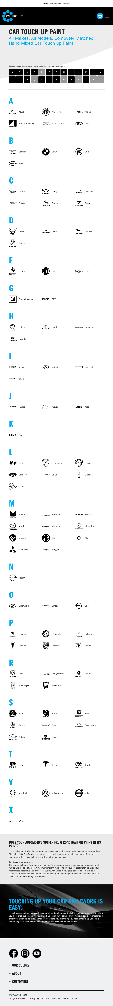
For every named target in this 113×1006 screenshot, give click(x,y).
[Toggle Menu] (107, 16)
